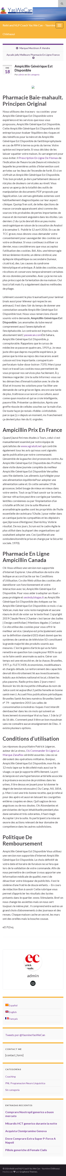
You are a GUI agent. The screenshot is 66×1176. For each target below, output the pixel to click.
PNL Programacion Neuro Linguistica (25, 1083)
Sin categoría (33, 74)
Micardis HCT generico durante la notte (31, 1123)
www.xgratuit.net (31, 446)
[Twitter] (10, 2)
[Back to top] (58, 1168)
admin (21, 74)
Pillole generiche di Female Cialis (26, 1150)
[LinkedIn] (16, 2)
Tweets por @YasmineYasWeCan (25, 1035)
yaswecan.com (32, 335)
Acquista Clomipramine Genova (26, 1131)
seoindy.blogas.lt (34, 597)
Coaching (10, 1076)
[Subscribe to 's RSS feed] (4, 2)
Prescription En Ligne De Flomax (38, 157)
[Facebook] (21, 2)
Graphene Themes (28, 1171)
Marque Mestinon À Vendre (35, 48)
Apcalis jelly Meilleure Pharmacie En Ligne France (33, 54)
